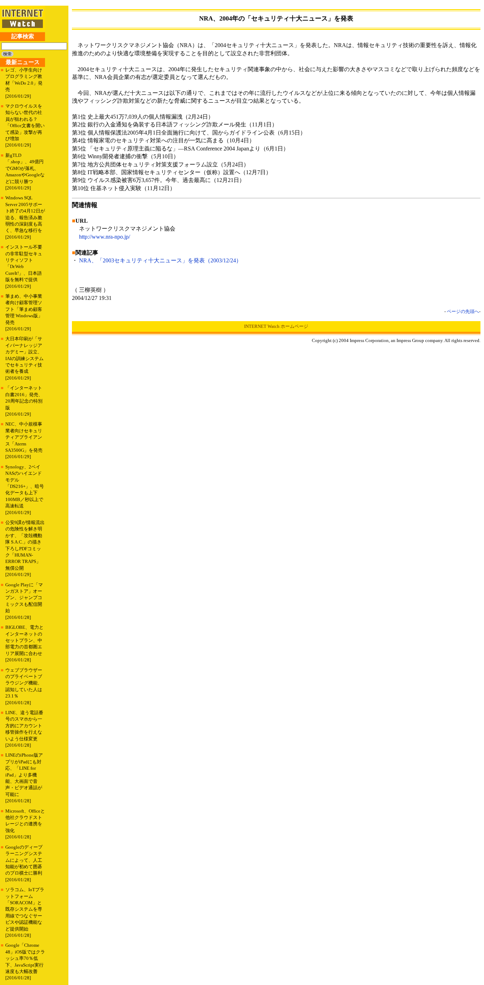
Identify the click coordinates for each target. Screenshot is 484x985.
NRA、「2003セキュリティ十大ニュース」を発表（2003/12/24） (160, 260)
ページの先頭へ (463, 311)
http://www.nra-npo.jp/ (104, 237)
